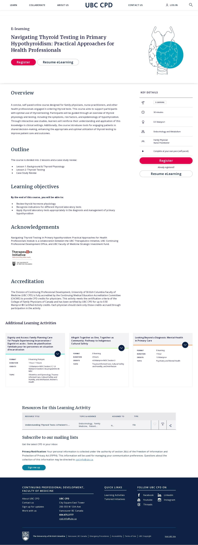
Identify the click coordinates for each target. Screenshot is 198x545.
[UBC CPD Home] (99, 5)
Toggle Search (191, 5)
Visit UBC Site (170, 536)
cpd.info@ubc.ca (84, 459)
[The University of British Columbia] (25, 536)
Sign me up (34, 467)
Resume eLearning (58, 62)
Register (23, 62)
